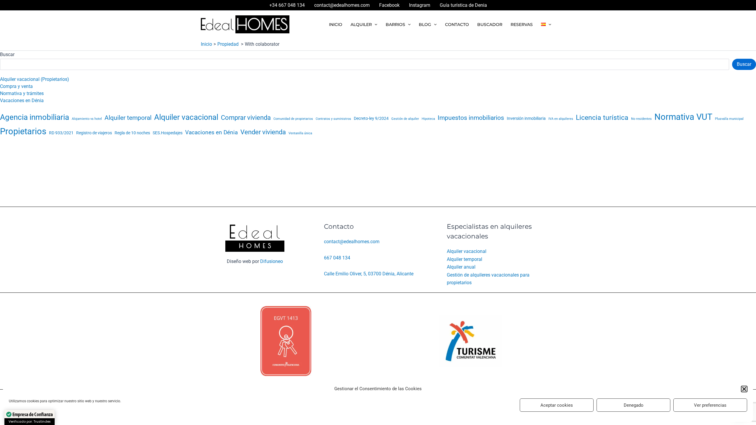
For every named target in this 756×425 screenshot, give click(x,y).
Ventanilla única (300, 133)
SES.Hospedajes (168, 132)
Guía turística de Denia (463, 5)
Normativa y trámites (22, 93)
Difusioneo (271, 261)
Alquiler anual (461, 267)
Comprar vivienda (246, 117)
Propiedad (228, 44)
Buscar (7, 54)
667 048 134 (337, 258)
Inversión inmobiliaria (526, 118)
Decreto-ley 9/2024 (371, 118)
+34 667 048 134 (287, 5)
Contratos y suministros (333, 119)
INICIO (335, 24)
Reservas (522, 24)
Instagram (419, 5)
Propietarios (23, 131)
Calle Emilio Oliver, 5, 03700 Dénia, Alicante (368, 274)
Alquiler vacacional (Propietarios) (34, 79)
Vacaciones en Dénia (22, 100)
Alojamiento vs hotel (87, 119)
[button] (744, 389)
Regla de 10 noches (132, 132)
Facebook (389, 5)
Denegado (633, 405)
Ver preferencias (710, 405)
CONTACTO (457, 24)
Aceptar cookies (556, 405)
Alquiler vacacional (186, 117)
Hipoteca (428, 119)
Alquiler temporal (128, 117)
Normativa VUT (683, 117)
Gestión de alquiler (405, 119)
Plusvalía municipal (729, 119)
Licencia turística (602, 117)
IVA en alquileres (560, 119)
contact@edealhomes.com (342, 5)
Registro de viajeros (94, 132)
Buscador (489, 24)
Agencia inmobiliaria (34, 117)
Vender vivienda (263, 132)
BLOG (425, 24)
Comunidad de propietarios (293, 119)
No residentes (641, 119)
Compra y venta (16, 86)
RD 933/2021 (61, 132)
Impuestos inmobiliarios (471, 117)
